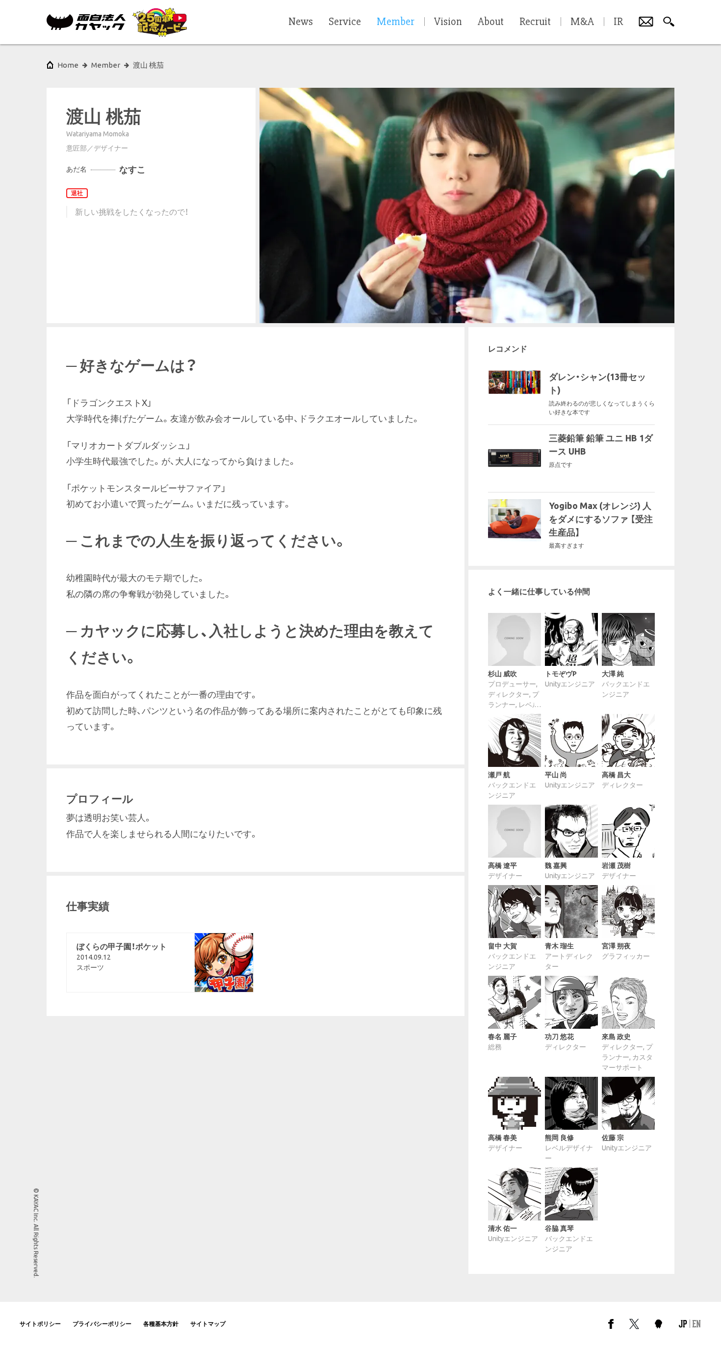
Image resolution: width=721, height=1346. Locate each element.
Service (345, 22)
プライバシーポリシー (102, 1324)
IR (618, 22)
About (491, 22)
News (300, 22)
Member (105, 65)
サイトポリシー (40, 1324)
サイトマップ (208, 1324)
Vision (448, 22)
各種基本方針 (161, 1324)
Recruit (535, 22)
